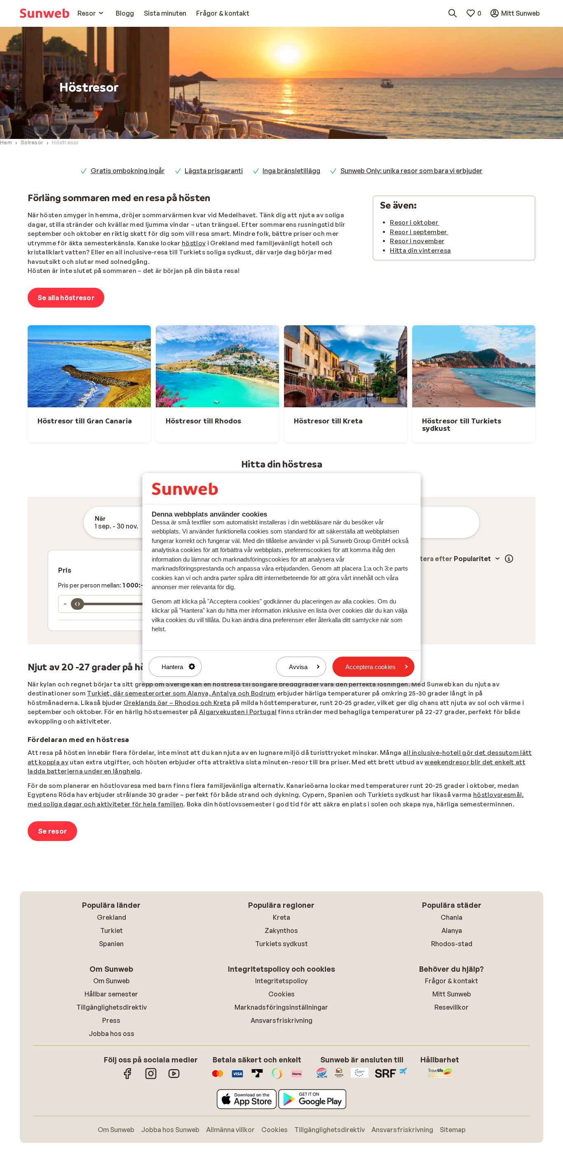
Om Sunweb (111, 981)
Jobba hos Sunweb (170, 1129)
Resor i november (417, 241)
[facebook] (127, 1078)
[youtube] (174, 1078)
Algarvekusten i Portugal (238, 712)
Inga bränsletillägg (291, 171)
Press (111, 1020)
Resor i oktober (414, 222)
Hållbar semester (111, 994)
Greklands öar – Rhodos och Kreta (177, 703)
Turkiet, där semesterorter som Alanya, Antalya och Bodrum (181, 693)
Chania (451, 917)
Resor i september (419, 232)
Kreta (281, 917)
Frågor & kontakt (451, 981)
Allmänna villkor (230, 1129)
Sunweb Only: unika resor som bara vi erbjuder (411, 171)
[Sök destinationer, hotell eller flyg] (452, 13)
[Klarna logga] (296, 1078)
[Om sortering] (509, 558)
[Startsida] (44, 13)
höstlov (194, 243)
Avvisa (298, 666)
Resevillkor (451, 1007)
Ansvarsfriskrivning (281, 1020)
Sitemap (453, 1129)
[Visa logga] (237, 1078)
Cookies (281, 994)
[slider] (77, 604)
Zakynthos (281, 930)
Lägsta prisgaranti (214, 171)
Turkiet (111, 930)
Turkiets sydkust (281, 944)
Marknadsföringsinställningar (281, 1007)
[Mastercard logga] (217, 1078)
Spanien (111, 944)
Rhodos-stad (451, 944)
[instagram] (150, 1078)
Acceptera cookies (370, 666)
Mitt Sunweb (451, 994)
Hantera (172, 666)
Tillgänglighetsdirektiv (111, 1007)
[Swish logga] (277, 1078)
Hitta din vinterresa (420, 250)
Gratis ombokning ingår (128, 171)
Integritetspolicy (281, 981)
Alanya (451, 930)
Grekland (111, 917)
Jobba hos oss (111, 1033)
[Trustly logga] (257, 1078)
